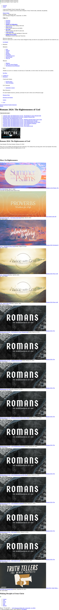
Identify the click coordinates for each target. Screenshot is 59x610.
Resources (5, 76)
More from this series (5, 113)
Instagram (14, 104)
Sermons (5, 5)
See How (5, 73)
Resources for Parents (8, 97)
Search (1, 104)
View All (8, 58)
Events (4, 601)
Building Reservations (11, 34)
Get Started (5, 42)
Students (8, 50)
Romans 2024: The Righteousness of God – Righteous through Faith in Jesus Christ (22, 119)
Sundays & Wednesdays (11, 24)
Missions (8, 63)
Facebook (5, 104)
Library (4, 100)
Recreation (8, 54)
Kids (7, 49)
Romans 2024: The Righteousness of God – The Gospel (16, 124)
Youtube (10, 104)
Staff (4, 604)
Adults (7, 52)
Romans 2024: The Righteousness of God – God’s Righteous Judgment (19, 123)
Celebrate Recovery (10, 55)
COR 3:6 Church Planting (12, 64)
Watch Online (6, 13)
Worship (8, 53)
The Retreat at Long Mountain (13, 65)
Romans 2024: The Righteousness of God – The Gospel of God (18, 126)
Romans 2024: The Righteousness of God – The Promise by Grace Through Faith (22, 115)
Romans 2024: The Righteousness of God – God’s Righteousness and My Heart (21, 122)
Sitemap (5, 605)
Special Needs (9, 57)
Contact (4, 599)
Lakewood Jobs (9, 32)
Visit (4, 600)
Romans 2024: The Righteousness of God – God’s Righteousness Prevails (20, 120)
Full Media (24, 609)
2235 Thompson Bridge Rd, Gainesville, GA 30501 (23, 608)
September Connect (10, 87)
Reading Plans (9, 81)
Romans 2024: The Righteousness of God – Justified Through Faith (19, 117)
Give (4, 102)
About (4, 7)
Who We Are (9, 27)
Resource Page (6, 95)
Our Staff (8, 29)
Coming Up (5, 75)
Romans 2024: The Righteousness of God (12, 118)
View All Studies (9, 83)
